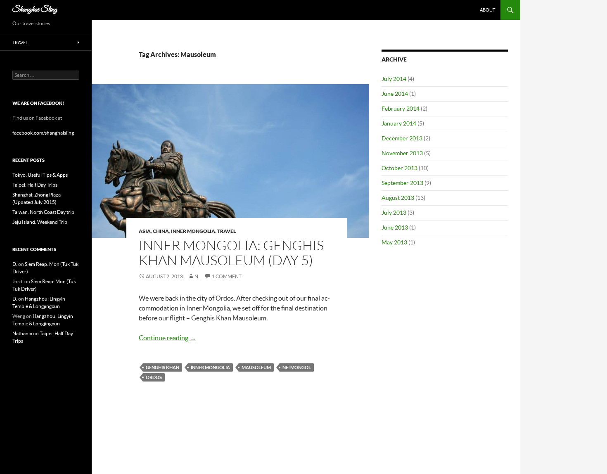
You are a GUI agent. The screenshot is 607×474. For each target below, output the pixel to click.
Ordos (154, 377)
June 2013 (395, 227)
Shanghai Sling (34, 10)
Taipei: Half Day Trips (34, 184)
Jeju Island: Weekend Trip (39, 222)
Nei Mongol (296, 367)
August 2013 (398, 197)
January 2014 (399, 123)
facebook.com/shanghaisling (43, 132)
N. (196, 276)
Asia (145, 231)
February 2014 (401, 108)
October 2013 (399, 168)
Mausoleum (256, 367)
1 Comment (227, 276)
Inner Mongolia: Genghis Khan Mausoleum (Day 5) (231, 252)
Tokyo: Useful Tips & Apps (40, 175)
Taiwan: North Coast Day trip (43, 212)
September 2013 (402, 183)
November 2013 (402, 153)
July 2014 (394, 79)
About (487, 9)
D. (14, 264)
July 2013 (394, 212)
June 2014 (395, 93)
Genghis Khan (162, 367)
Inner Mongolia (193, 231)
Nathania (22, 333)
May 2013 (394, 242)
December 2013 (402, 138)
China (161, 231)
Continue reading (167, 337)
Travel (226, 231)
